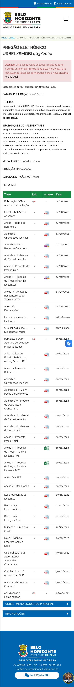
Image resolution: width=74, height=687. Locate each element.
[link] (37, 675)
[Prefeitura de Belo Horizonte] (22, 18)
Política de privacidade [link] (29, 669)
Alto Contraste (64, 3)
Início (4, 38)
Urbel (12, 38)
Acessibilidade (44, 3)
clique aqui (11, 76)
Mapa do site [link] (51, 669)
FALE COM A (39, 675)
